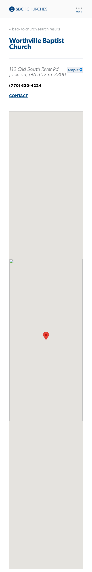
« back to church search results (34, 29)
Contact (18, 96)
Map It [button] (73, 70)
